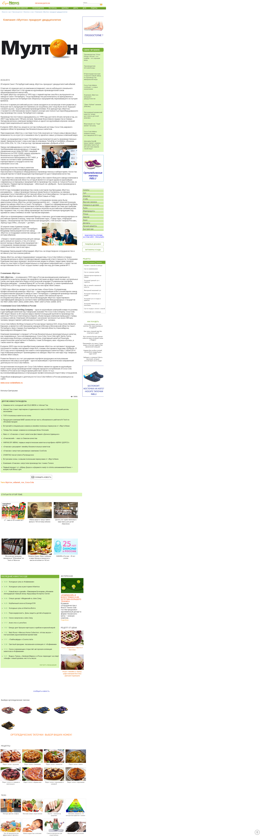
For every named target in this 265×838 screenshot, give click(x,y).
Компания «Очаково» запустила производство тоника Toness (28, 463)
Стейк (85, 199)
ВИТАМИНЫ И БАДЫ (93, 250)
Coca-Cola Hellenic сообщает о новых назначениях (91, 87)
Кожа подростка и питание (32, 833)
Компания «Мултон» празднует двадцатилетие (91, 97)
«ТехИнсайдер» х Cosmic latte (18, 639)
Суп (84, 193)
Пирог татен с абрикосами (32, 782)
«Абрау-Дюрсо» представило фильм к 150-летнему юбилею (39, 521)
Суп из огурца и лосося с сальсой (94, 308)
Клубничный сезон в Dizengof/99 (20, 603)
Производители (38, 8)
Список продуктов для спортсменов (54, 834)
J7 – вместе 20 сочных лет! (13, 520)
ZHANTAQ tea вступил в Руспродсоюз (18, 455)
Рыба (85, 208)
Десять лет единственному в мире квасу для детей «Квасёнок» (65, 522)
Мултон (8, 482)
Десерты (86, 223)
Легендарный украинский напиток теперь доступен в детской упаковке (93, 115)
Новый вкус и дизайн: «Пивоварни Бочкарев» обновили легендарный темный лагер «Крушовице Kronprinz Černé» (28, 592)
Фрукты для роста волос (75, 833)
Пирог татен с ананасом (54, 764)
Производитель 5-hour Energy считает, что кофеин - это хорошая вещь (92, 57)
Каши (85, 220)
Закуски (86, 217)
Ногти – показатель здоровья (54, 814)
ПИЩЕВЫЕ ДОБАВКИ (93, 244)
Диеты (75, 8)
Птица (85, 214)
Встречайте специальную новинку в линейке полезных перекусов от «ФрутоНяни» (36, 426)
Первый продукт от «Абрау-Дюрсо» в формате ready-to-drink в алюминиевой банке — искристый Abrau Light (38, 468)
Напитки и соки (29, 12)
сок (22, 482)
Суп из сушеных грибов (91, 272)
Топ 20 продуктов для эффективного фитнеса (11, 834)
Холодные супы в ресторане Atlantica (22, 587)
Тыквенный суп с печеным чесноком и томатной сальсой (93, 312)
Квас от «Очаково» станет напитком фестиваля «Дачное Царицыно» (31, 434)
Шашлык (86, 196)
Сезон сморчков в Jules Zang (18, 618)
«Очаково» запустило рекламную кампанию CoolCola (25, 451)
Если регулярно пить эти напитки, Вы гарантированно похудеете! (93, 325)
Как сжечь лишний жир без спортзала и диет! (93, 332)
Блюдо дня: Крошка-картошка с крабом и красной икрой (29, 628)
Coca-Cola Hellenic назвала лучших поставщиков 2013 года (92, 133)
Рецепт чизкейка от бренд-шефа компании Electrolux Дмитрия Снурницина (72, 674)
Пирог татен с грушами (11, 764)
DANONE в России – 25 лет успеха (65, 557)
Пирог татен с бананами (32, 764)
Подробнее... (65, 620)
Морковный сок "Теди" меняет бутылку (92, 125)
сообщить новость (41, 691)
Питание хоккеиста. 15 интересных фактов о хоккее (75, 814)
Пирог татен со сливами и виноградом (11, 783)
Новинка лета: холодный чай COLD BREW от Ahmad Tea (25, 405)
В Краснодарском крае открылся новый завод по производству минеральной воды (92, 76)
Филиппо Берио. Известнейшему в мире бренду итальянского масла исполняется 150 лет (39, 558)
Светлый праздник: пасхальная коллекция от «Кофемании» (30, 644)
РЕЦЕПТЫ (87, 259)
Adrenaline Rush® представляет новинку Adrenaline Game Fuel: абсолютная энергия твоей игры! (92, 145)
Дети (84, 8)
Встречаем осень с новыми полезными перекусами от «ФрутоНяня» (31, 459)
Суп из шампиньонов (91, 269)
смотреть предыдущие (48, 665)
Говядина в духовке (91, 205)
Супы (85, 262)
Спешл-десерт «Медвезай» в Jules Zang (22, 598)
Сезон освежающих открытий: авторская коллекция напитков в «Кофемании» (28, 650)
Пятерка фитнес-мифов (11, 813)
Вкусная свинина (90, 202)
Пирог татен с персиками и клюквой (54, 783)
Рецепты (94, 8)
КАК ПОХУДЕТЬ (93, 321)
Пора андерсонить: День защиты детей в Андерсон (27, 613)
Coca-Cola (29, 482)
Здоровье (65, 8)
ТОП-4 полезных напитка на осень (17, 415)
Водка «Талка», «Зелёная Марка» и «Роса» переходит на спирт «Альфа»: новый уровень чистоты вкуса (31, 657)
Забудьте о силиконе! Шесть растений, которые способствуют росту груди (92, 359)
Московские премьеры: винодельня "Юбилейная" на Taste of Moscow (14, 558)
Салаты (86, 190)
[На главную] (10, 6)
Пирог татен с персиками (75, 782)
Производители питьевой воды (89, 67)
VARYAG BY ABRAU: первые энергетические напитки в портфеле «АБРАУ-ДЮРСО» (36, 442)
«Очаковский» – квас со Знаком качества (20, 438)
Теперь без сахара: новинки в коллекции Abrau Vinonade (26, 430)
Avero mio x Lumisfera (15, 623)
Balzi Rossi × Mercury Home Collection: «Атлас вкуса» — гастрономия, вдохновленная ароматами (28, 633)
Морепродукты (89, 211)
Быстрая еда (88, 229)
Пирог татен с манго (76, 764)
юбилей (16, 482)
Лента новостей (22, 8)
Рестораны (53, 8)
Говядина (92, 262)
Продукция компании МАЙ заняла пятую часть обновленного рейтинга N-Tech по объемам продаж (36, 421)
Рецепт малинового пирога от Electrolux (72, 649)
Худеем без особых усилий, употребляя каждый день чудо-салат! (92, 352)
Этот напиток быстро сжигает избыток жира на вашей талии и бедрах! (93, 338)
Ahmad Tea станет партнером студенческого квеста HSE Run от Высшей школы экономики (36, 410)
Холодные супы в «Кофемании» (19, 582)
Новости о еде (6, 12)
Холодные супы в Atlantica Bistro (20, 608)
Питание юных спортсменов (32, 813)
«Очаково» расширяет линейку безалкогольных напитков (26, 447)
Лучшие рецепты (90, 226)
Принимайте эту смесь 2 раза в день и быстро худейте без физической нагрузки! (93, 345)
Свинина (99, 262)
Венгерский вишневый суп (92, 290)
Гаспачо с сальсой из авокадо (93, 265)
